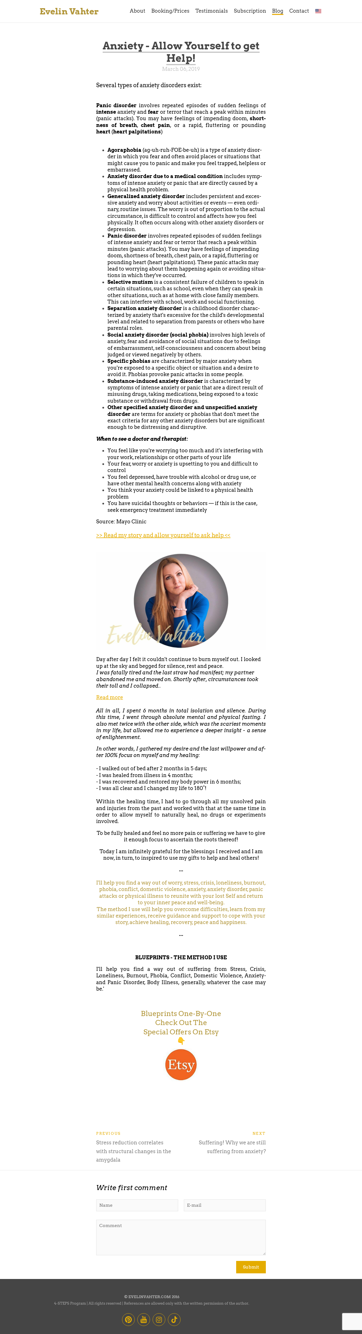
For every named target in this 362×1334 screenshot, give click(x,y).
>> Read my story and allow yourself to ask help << (163, 535)
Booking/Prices (170, 11)
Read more (109, 697)
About (137, 11)
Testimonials (211, 11)
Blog (277, 11)
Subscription (250, 11)
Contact (299, 11)
